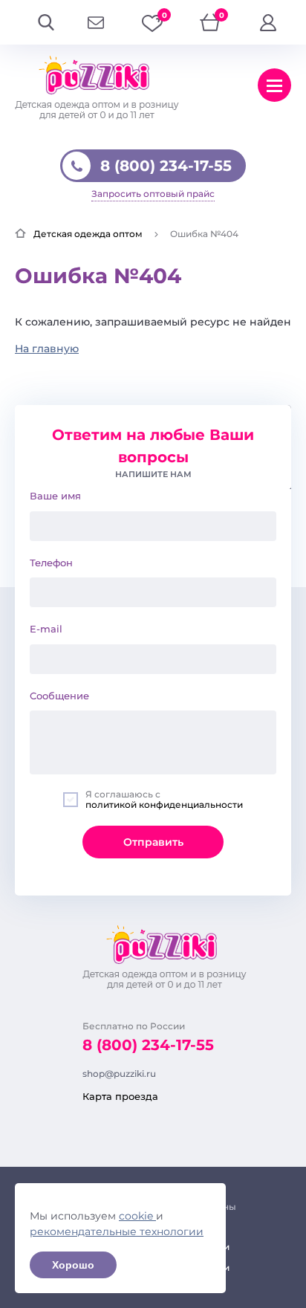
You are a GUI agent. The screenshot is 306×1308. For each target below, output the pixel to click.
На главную (47, 348)
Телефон (51, 563)
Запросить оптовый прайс (153, 193)
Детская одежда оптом (88, 233)
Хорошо (73, 1265)
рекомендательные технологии (117, 1231)
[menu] (274, 85)
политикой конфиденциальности (164, 804)
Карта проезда (120, 1096)
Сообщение (59, 696)
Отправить (153, 842)
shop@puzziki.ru (119, 1073)
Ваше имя (55, 496)
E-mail (46, 629)
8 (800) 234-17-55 (166, 166)
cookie (137, 1216)
